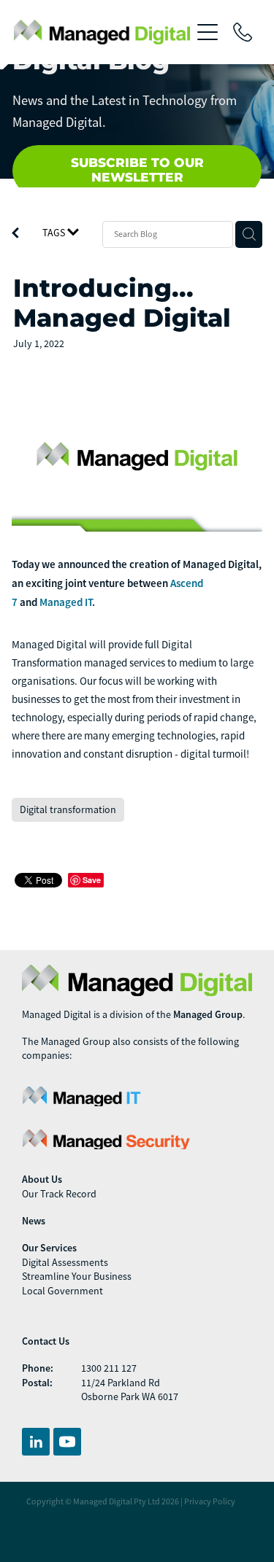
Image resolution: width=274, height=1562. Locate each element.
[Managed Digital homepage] (102, 32)
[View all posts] (15, 235)
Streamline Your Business (77, 1276)
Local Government (62, 1290)
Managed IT (65, 602)
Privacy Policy (209, 1501)
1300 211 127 (109, 1368)
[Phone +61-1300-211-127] (242, 32)
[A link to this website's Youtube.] (67, 1442)
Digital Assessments (65, 1262)
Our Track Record (59, 1193)
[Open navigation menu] (207, 32)
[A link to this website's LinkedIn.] (36, 1442)
